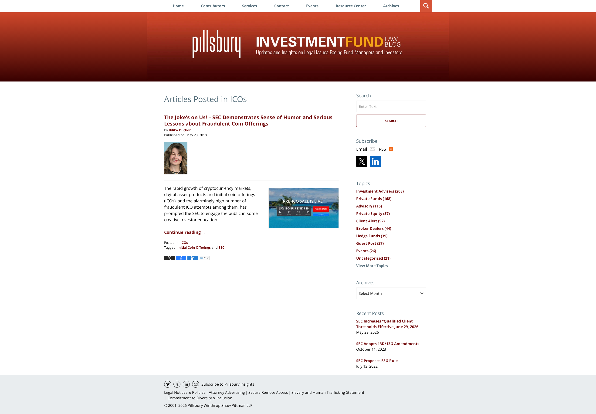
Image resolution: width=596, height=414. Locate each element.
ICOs (184, 242)
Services (249, 5)
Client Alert (370, 221)
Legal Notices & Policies (184, 392)
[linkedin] (186, 384)
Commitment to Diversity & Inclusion (200, 397)
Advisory (369, 206)
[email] (195, 384)
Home (178, 5)
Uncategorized (373, 258)
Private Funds (373, 198)
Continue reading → (185, 232)
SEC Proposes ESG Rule (377, 360)
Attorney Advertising (227, 392)
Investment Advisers (380, 191)
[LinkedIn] (375, 161)
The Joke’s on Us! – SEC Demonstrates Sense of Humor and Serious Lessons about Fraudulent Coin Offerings (248, 120)
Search (391, 121)
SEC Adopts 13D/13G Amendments (387, 343)
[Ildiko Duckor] (177, 158)
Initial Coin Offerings (194, 247)
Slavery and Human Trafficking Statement (327, 392)
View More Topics (372, 265)
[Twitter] (361, 161)
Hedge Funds (371, 235)
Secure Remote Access (268, 392)
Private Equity (373, 213)
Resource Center (351, 5)
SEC (221, 247)
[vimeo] (167, 384)
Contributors (213, 5)
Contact (281, 5)
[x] (176, 384)
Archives (391, 5)
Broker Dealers (373, 228)
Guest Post (370, 243)
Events (312, 5)
